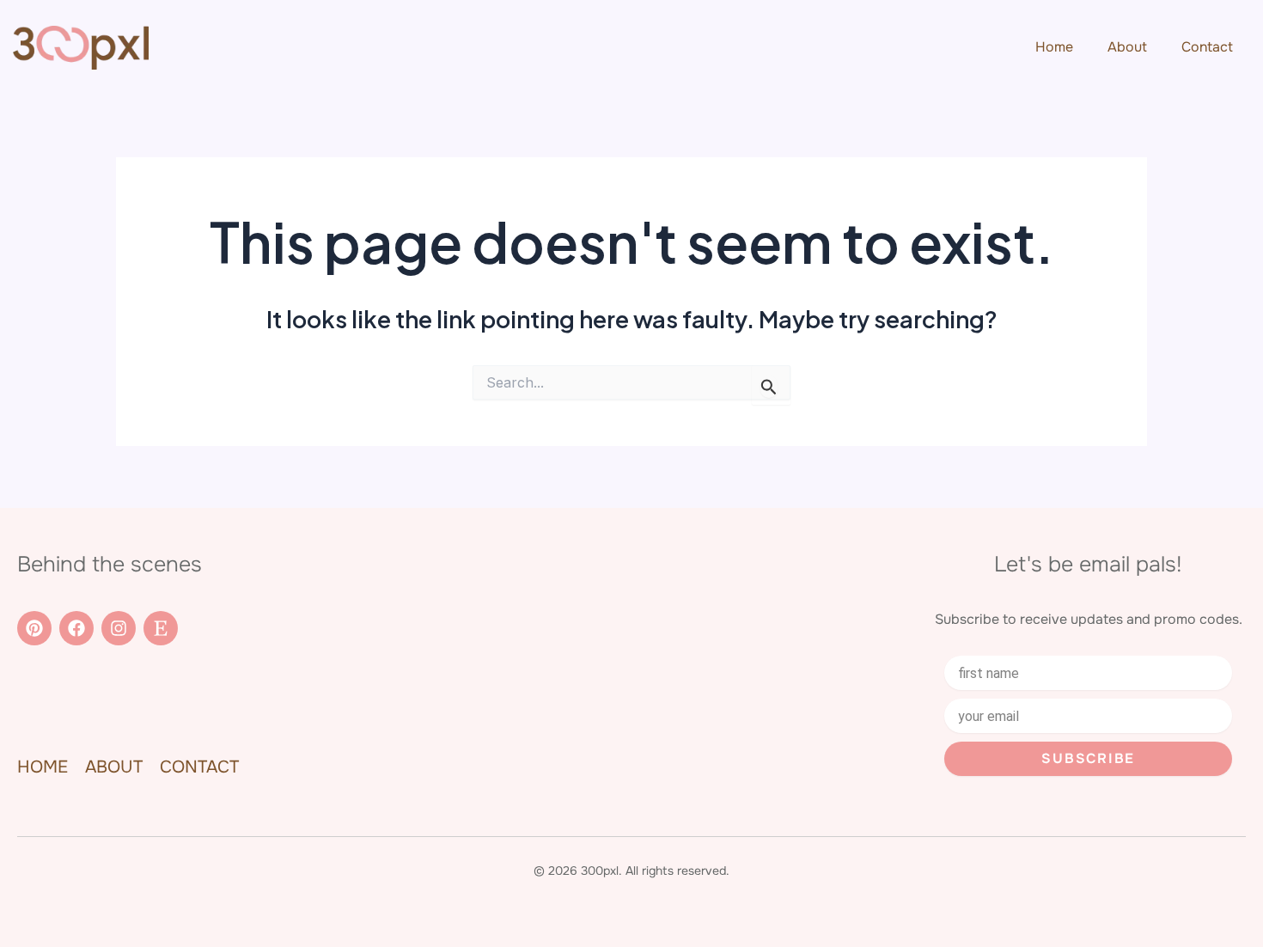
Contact (1207, 47)
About (1127, 47)
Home (1054, 47)
